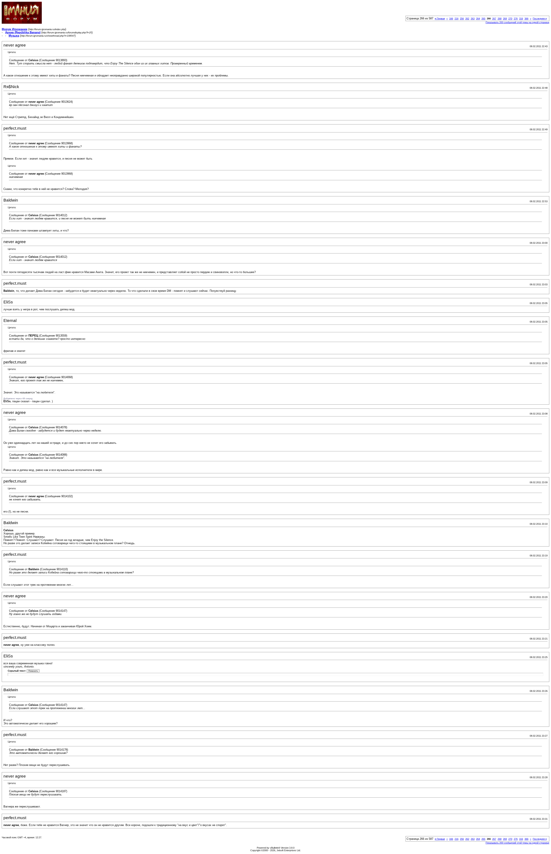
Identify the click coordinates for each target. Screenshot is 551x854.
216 (456, 18)
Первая (440, 18)
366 (526, 18)
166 (451, 18)
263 (473, 18)
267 (494, 18)
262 (467, 18)
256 (462, 18)
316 (521, 18)
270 (510, 18)
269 (505, 18)
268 (499, 18)
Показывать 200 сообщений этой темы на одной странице (517, 22)
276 (516, 18)
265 (483, 18)
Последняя (540, 18)
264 (478, 18)
